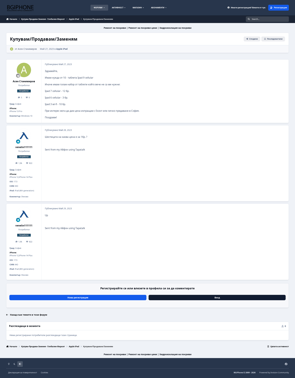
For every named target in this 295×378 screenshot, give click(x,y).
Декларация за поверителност (22, 372)
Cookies (44, 372)
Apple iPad (62, 48)
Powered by (274, 372)
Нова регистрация (77, 297)
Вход (217, 297)
